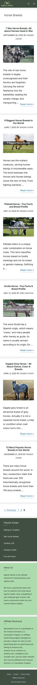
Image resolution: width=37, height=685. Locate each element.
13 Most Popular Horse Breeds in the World (18, 448)
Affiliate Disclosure (18, 678)
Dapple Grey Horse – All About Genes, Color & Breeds (18, 366)
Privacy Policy (25, 674)
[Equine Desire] (7, 4)
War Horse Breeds (11, 537)
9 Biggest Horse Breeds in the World (18, 121)
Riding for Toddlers (12, 530)
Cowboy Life (9, 543)
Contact (15, 674)
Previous (10, 510)
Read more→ (27, 104)
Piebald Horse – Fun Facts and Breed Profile (18, 205)
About (9, 674)
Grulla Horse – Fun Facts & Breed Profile (18, 287)
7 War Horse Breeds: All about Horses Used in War (18, 29)
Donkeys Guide (10, 550)
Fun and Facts (10, 556)
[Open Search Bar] (28, 4)
